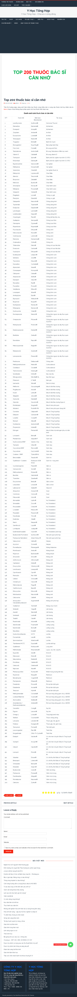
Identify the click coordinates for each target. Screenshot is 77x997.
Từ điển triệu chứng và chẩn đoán (14, 915)
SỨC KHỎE (19, 19)
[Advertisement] (38, 39)
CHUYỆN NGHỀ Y (6, 23)
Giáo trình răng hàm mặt (11, 927)
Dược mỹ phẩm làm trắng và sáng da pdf (16, 946)
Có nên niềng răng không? (12, 899)
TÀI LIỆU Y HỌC (29, 19)
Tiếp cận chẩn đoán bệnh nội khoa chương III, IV (18, 955)
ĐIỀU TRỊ (40, 19)
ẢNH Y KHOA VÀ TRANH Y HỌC (30, 23)
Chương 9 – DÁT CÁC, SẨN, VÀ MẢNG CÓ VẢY (18, 940)
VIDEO (16, 23)
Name (6, 831)
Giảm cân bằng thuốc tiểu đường (14, 890)
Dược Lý (24, 103)
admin (17, 103)
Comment (7, 817)
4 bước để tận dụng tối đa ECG (13, 871)
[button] (70, 944)
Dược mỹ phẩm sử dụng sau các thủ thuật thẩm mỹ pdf (20, 943)
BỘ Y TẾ (28, 2)
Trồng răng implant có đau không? (14, 880)
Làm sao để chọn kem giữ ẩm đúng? (15, 893)
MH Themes (31, 995)
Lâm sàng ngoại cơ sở (10, 930)
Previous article (10, 803)
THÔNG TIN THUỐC (7, 2)
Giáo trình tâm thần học (11, 952)
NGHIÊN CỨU (61, 19)
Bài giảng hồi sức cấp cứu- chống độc (15, 937)
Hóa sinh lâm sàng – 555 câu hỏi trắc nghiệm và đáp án (20, 912)
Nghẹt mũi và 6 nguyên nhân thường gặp (16, 864)
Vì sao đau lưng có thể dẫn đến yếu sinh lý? (17, 886)
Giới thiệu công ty (9, 979)
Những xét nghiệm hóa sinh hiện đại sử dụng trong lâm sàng (22, 908)
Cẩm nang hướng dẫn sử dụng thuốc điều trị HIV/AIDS (20, 883)
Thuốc (19, 795)
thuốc (38, 113)
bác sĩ (5, 109)
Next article (68, 803)
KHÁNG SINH (20, 2)
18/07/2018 (8, 103)
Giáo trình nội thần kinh (11, 924)
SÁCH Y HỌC (51, 19)
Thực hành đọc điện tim (11, 905)
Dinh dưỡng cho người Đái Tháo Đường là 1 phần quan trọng (22, 868)
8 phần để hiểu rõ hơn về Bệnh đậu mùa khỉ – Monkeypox (21, 874)
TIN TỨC (4, 19)
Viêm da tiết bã (8, 896)
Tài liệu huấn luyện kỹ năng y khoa (14, 921)
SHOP (11, 19)
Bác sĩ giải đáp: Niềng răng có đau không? (16, 877)
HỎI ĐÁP (16, 5)
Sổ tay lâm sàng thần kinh (11, 918)
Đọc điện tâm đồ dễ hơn (11, 902)
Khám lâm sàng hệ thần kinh (12, 949)
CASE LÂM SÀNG (6, 5)
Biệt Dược (9, 795)
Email (5, 837)
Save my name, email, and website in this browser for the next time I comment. (29, 848)
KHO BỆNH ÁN (39, 2)
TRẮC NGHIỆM (26, 5)
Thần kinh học (8, 933)
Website (6, 842)
